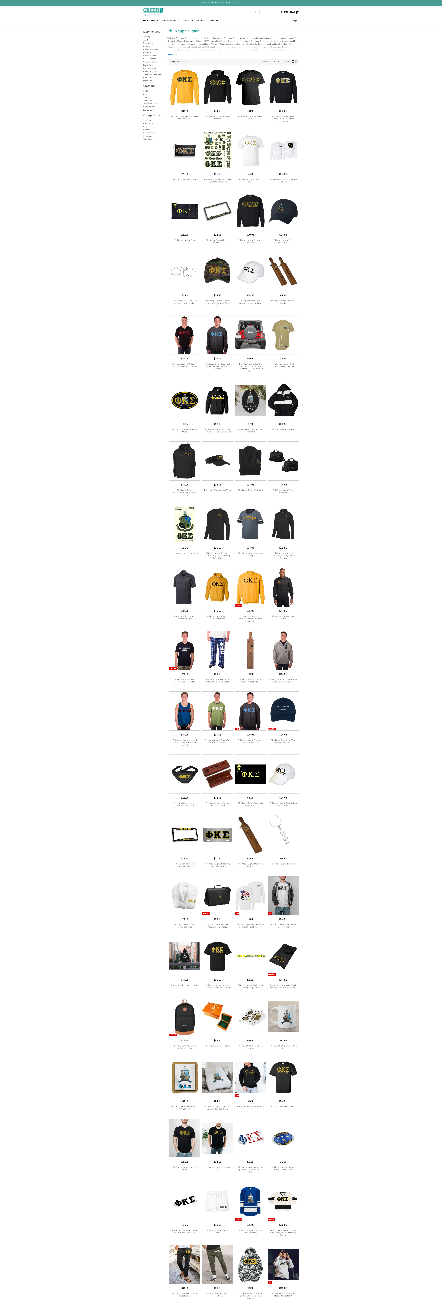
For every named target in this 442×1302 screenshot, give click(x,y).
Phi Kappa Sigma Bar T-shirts (283, 1106)
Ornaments (147, 81)
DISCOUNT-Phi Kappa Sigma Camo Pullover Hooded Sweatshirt (250, 1295)
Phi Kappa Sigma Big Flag (185, 179)
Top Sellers (188, 20)
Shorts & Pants (149, 107)
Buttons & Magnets (150, 49)
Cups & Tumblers (149, 133)
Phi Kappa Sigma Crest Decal (185, 553)
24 (271, 61)
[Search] (256, 12)
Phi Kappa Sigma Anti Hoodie (184, 985)
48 (278, 61)
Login (295, 21)
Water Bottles (148, 139)
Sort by (172, 61)
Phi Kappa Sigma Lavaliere (283, 864)
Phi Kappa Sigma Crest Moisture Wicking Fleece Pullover (283, 555)
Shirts (145, 97)
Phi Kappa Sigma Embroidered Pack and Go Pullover (185, 492)
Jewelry (146, 40)
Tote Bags (147, 120)
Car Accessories (149, 59)
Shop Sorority (150, 20)
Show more (172, 54)
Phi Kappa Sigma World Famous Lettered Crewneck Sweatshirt (250, 618)
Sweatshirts (147, 100)
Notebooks (147, 130)
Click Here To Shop (232, 3)
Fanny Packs (148, 65)
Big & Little (147, 77)
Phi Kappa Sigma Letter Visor (217, 490)
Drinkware (147, 52)
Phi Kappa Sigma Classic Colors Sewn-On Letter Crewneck (283, 118)
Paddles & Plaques (150, 71)
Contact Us (213, 20)
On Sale (200, 20)
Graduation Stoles (150, 62)
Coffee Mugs (148, 136)
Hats (145, 94)
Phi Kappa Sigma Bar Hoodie (250, 1106)
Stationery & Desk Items (152, 74)
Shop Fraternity (170, 20)
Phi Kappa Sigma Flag (185, 240)
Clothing (146, 91)
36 (274, 61)
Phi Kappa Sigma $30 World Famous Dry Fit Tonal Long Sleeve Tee (217, 555)
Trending (146, 37)
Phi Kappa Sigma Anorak (283, 429)
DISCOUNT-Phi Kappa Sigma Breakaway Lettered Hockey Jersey (283, 1232)
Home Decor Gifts (150, 68)
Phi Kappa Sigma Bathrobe (250, 490)
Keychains (147, 46)
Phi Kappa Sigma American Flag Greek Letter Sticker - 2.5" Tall (250, 1169)
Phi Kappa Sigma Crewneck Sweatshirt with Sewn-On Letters (217, 366)
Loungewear (148, 110)
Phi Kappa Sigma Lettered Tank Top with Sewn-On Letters (185, 742)
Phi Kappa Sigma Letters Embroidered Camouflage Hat (218, 303)
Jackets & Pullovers (150, 104)
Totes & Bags (148, 43)
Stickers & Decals (150, 56)
